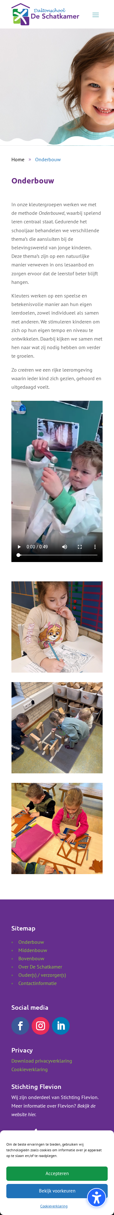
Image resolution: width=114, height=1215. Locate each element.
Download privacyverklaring (41, 1061)
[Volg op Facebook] (20, 1026)
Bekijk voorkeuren (57, 1191)
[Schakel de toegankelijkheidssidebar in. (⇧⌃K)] (96, 1197)
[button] (96, 15)
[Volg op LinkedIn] (61, 1026)
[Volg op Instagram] (40, 1026)
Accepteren (57, 1173)
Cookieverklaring (53, 1206)
